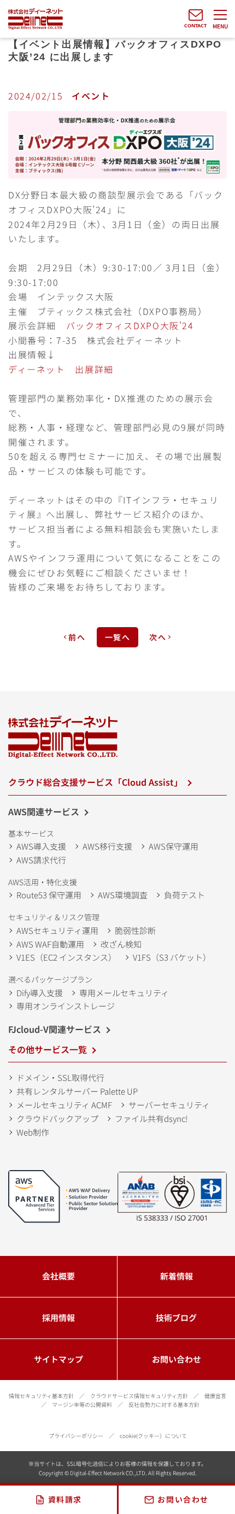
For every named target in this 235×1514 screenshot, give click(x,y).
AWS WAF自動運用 (50, 944)
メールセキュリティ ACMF (64, 1104)
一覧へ (118, 637)
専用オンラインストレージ (65, 1006)
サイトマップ (58, 1359)
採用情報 (58, 1317)
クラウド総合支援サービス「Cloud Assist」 (95, 781)
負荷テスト (184, 895)
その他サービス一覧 (47, 1049)
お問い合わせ (176, 1359)
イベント (91, 95)
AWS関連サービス (43, 811)
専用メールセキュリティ (124, 992)
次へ (157, 637)
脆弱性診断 (135, 930)
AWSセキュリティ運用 (57, 930)
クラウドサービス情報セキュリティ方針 (139, 1396)
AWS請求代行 (41, 860)
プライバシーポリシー (76, 1435)
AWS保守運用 (173, 846)
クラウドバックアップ (57, 1118)
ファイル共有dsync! (151, 1118)
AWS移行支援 (107, 846)
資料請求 (65, 1499)
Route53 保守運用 (48, 895)
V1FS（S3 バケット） (172, 957)
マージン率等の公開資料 (82, 1404)
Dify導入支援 (39, 992)
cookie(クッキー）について (153, 1435)
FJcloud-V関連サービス (54, 1029)
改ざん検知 (121, 944)
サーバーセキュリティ (169, 1104)
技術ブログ (176, 1317)
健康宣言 (215, 1396)
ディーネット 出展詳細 (61, 369)
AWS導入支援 (41, 846)
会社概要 (58, 1276)
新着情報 (176, 1276)
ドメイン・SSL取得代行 (60, 1077)
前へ (76, 637)
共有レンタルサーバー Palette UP (77, 1091)
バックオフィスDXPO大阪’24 (130, 325)
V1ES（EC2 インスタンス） (66, 957)
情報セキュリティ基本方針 (41, 1396)
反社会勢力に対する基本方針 (163, 1404)
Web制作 (32, 1132)
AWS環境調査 (123, 895)
